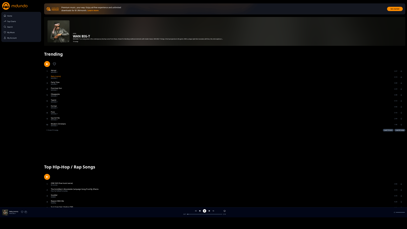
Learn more (93, 10)
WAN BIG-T (12, 213)
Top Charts (11, 21)
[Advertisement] (225, 146)
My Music (11, 32)
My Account (12, 38)
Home (9, 16)
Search (10, 27)
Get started (395, 9)
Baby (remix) (13, 211)
